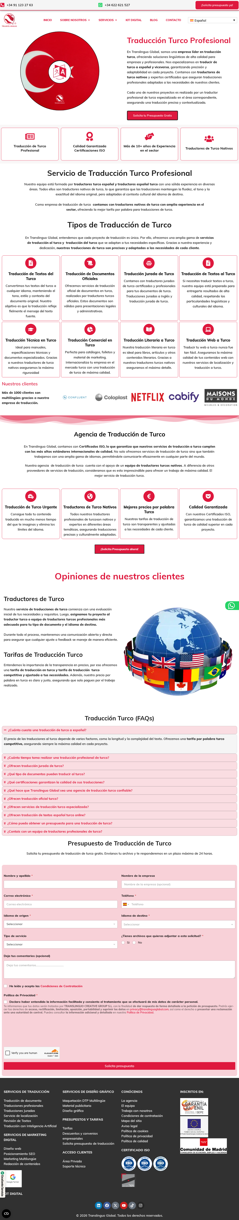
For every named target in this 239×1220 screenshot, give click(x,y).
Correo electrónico (18, 895)
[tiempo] (30, 263)
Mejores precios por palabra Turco (149, 509)
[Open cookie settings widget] (6, 1213)
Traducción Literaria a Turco (149, 340)
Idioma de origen (17, 915)
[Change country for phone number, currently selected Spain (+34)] (125, 904)
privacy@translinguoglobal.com (149, 1009)
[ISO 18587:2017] (160, 1164)
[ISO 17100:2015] (128, 1164)
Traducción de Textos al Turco (208, 273)
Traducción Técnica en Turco (30, 340)
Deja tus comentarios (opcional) (27, 956)
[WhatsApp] (232, 605)
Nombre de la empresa (138, 876)
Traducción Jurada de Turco (149, 273)
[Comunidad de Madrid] (203, 1145)
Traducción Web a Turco (208, 340)
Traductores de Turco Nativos (90, 507)
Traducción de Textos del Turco (30, 276)
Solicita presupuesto (119, 1066)
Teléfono (128, 895)
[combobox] (178, 924)
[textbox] (177, 924)
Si (128, 942)
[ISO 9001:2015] (144, 1164)
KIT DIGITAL (13, 1194)
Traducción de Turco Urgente (31, 507)
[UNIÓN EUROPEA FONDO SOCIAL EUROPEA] (194, 1126)
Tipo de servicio (15, 936)
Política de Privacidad (21, 995)
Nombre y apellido (18, 876)
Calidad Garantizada (208, 507)
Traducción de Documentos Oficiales (90, 276)
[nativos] (90, 263)
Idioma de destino (135, 915)
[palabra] (149, 263)
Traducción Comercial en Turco (90, 342)
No (140, 942)
